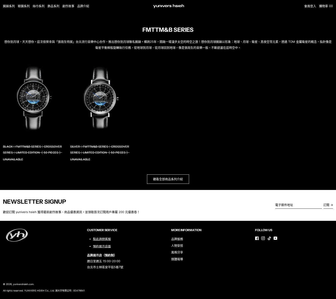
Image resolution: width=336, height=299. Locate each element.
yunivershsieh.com (23, 284)
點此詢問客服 (102, 239)
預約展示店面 (102, 246)
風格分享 (177, 252)
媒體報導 (177, 259)
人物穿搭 (177, 245)
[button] (326, 6)
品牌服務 (177, 239)
